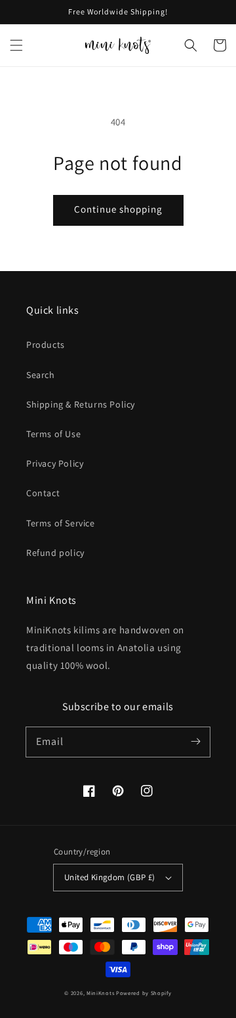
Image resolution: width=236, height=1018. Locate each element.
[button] (190, 45)
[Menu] (16, 45)
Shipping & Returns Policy (80, 404)
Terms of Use (53, 434)
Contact (43, 493)
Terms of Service (60, 523)
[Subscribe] (195, 741)
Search (40, 375)
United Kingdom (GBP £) (109, 877)
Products (45, 344)
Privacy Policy (54, 463)
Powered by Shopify (144, 992)
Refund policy (55, 553)
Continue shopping (118, 209)
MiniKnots (100, 992)
